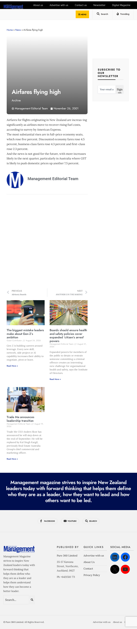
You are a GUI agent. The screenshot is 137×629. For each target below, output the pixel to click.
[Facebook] (125, 557)
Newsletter (99, 5)
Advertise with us (94, 555)
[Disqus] (47, 241)
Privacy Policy (92, 575)
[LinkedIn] (114, 557)
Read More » (12, 365)
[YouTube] (125, 569)
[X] (114, 569)
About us (117, 622)
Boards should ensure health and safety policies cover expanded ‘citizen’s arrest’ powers (68, 335)
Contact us (81, 5)
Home (10, 30)
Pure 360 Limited (67, 555)
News (18, 30)
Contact (88, 568)
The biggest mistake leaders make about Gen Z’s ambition (25, 334)
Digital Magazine (121, 5)
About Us (89, 562)
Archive (16, 100)
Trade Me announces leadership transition (20, 419)
